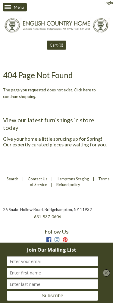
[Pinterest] (65, 240)
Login (108, 2)
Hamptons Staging (73, 178)
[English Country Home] (56, 26)
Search (12, 178)
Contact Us (37, 178)
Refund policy (68, 184)
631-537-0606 (47, 216)
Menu (19, 7)
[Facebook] (48, 240)
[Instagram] (57, 240)
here (87, 89)
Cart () (56, 45)
